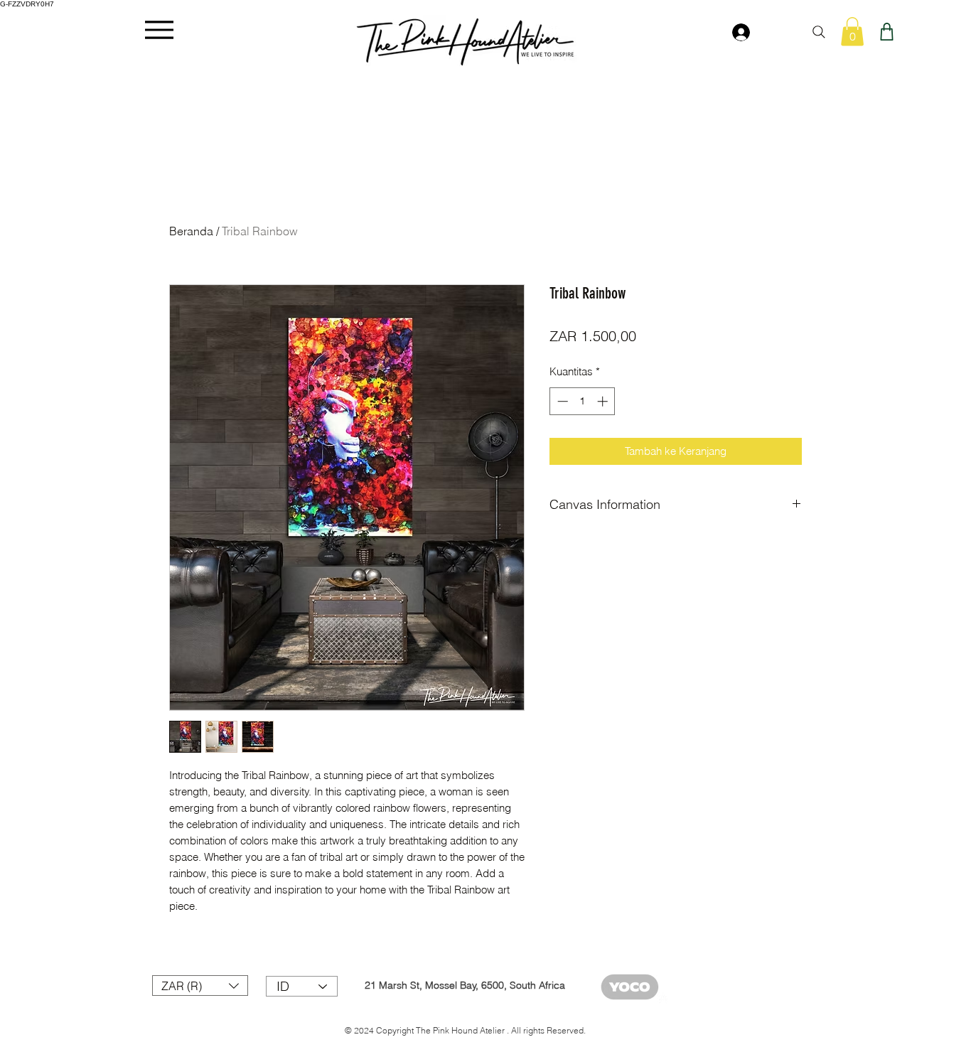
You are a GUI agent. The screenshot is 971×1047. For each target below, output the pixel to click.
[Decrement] (561, 401)
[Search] (819, 32)
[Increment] (603, 401)
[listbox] (200, 985)
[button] (852, 31)
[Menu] (159, 29)
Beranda (191, 231)
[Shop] (886, 31)
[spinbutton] (582, 401)
